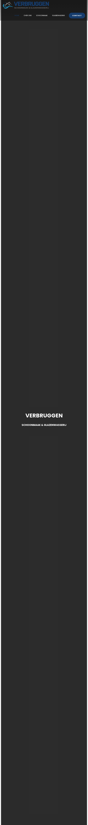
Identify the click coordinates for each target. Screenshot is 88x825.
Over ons (28, 15)
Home (17, 15)
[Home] (26, 5)
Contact (77, 15)
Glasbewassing (58, 15)
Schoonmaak (42, 15)
